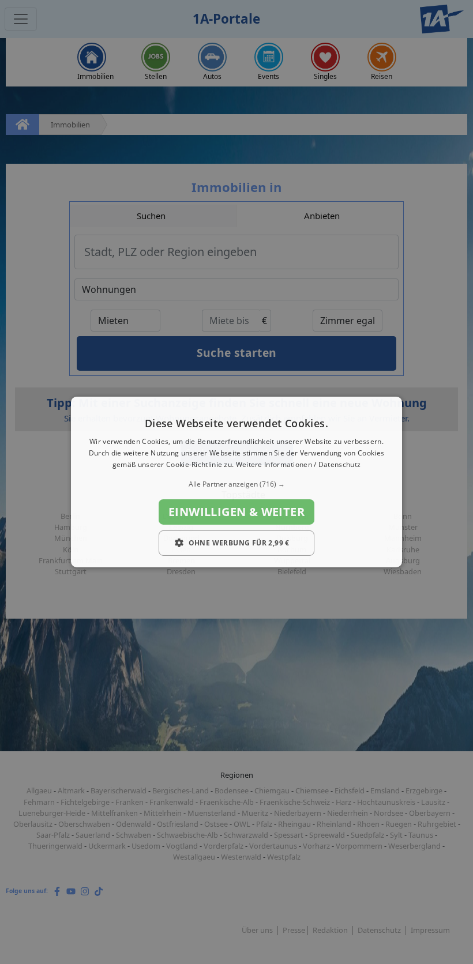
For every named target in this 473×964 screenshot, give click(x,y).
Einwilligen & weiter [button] (236, 511)
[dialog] (236, 482)
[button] (236, 484)
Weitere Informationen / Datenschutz (298, 464)
